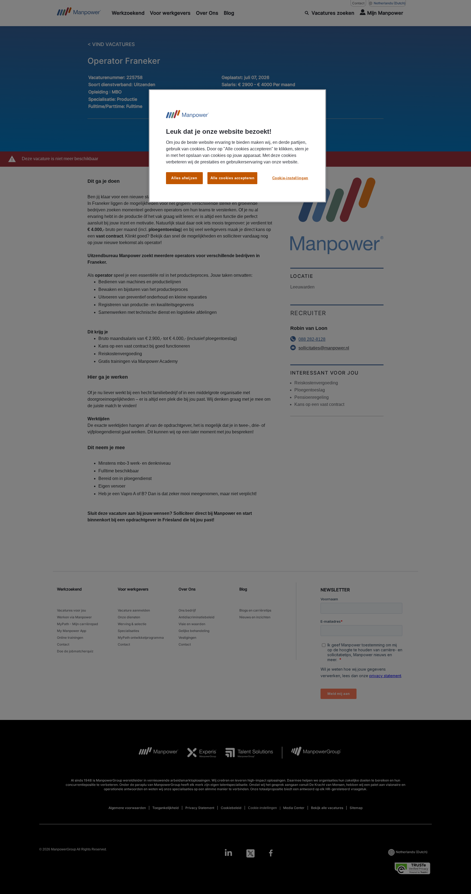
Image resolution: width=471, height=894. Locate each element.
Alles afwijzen (184, 178)
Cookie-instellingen (290, 178)
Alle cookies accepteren (232, 178)
